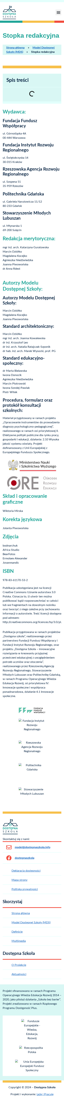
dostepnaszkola (24, 858)
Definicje (17, 931)
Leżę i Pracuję (45, 1094)
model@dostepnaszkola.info (32, 847)
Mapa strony (19, 880)
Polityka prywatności (25, 889)
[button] (58, 12)
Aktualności (19, 974)
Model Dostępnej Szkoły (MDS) (31, 922)
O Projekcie (19, 965)
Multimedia (19, 941)
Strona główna (15, 47)
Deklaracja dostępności (26, 870)
